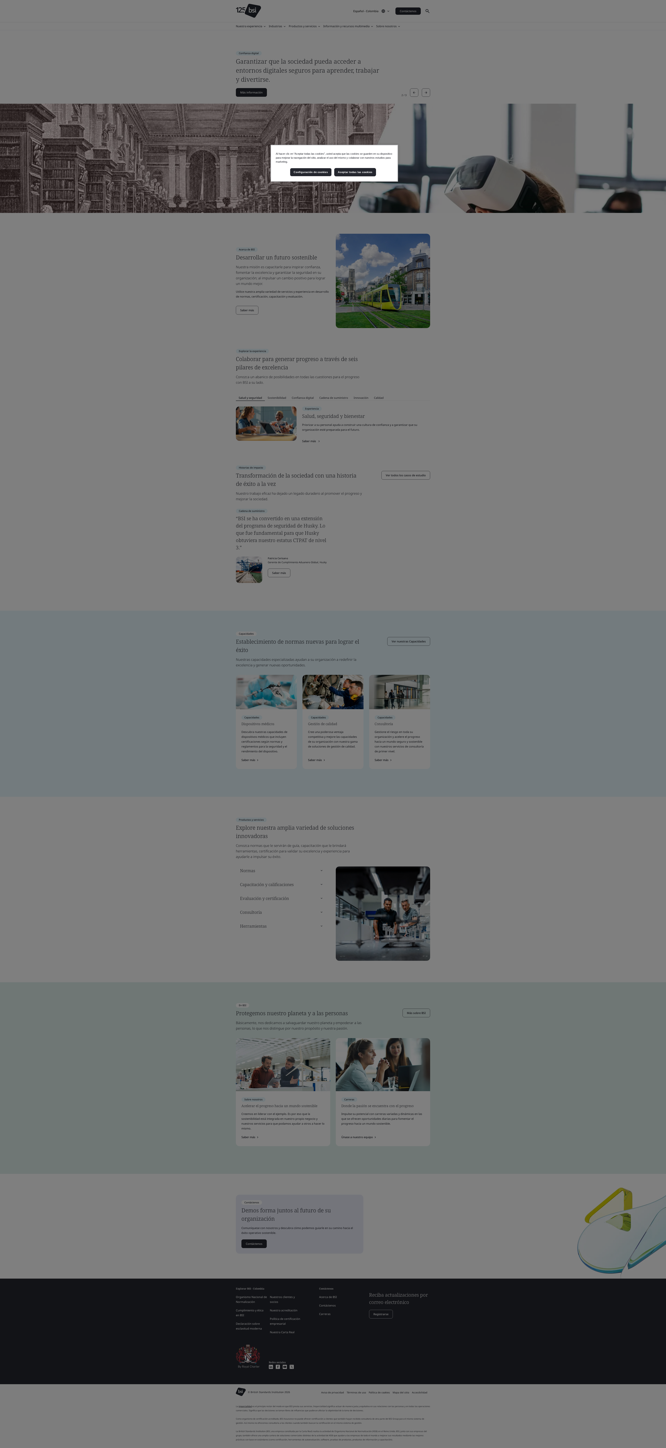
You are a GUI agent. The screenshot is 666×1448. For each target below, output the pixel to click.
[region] (334, 163)
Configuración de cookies (311, 172)
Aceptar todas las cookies (355, 172)
